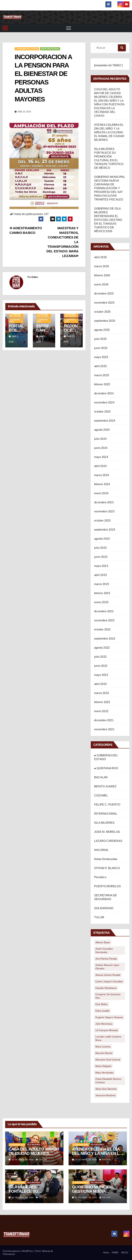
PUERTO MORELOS (107, 886)
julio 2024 (100, 438)
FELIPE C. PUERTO (107, 804)
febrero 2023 (102, 593)
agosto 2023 (102, 538)
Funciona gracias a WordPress (18, 1251)
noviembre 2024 (104, 402)
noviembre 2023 (104, 511)
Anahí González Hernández (104, 950)
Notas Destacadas (50, 49)
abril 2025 (100, 366)
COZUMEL (101, 795)
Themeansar (9, 1254)
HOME (115, 1252)
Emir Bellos (101, 1004)
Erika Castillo (102, 1010)
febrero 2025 (102, 384)
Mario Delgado (103, 1066)
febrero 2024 (102, 484)
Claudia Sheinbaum (106, 988)
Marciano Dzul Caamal (107, 1059)
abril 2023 (100, 575)
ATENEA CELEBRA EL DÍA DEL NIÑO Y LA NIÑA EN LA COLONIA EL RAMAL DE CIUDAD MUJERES (109, 132)
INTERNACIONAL (105, 813)
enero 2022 (101, 711)
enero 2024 (101, 493)
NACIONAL (101, 850)
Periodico (100, 877)
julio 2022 (100, 656)
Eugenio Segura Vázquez (109, 1017)
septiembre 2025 (104, 320)
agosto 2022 (102, 647)
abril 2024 (100, 466)
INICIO (124, 1252)
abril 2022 (100, 684)
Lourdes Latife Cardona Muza (108, 1038)
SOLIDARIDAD (103, 908)
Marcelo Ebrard (103, 1053)
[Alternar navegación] (68, 28)
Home (106, 1252)
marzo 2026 (101, 266)
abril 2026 (100, 257)
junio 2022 (100, 665)
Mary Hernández (104, 1072)
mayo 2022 (101, 674)
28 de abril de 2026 (23, 1197)
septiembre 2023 (104, 529)
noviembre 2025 (104, 302)
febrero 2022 (102, 702)
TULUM (99, 917)
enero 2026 (101, 284)
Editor (35, 277)
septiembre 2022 (104, 638)
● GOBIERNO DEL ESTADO (27, 49)
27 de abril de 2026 (86, 1197)
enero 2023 (101, 602)
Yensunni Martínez (105, 1095)
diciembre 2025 (104, 293)
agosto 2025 (102, 329)
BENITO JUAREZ (105, 786)
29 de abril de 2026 (86, 1160)
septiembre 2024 (104, 420)
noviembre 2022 (104, 620)
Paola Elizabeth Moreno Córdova (108, 1081)
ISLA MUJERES (104, 822)
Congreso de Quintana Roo (107, 996)
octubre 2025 (102, 311)
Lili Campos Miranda (106, 1030)
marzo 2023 (101, 584)
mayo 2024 (101, 457)
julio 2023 (100, 547)
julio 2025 (100, 338)
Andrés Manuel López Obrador (107, 967)
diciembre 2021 (104, 720)
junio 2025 (100, 348)
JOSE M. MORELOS (107, 831)
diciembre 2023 (104, 502)
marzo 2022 (101, 693)
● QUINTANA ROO (15, 320)
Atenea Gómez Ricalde (107, 975)
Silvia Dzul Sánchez (106, 1088)
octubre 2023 (102, 520)
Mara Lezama (103, 1046)
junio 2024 (100, 447)
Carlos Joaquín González (109, 981)
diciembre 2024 (104, 393)
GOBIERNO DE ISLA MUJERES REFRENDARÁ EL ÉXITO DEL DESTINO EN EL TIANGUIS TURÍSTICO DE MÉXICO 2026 (108, 220)
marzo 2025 (101, 375)
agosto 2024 (102, 429)
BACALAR (101, 777)
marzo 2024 (101, 475)
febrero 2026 (102, 275)
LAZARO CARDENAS (108, 840)
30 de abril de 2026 (23, 1160)
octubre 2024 (102, 411)
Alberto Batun (102, 942)
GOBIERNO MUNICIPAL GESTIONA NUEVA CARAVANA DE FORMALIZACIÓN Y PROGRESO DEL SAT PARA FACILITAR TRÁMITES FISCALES (109, 188)
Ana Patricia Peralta (106, 958)
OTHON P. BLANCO (107, 868)
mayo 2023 (101, 565)
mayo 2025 (101, 357)
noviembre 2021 (104, 729)
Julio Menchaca (103, 1023)
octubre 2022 (102, 629)
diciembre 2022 (104, 611)
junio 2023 (100, 556)
